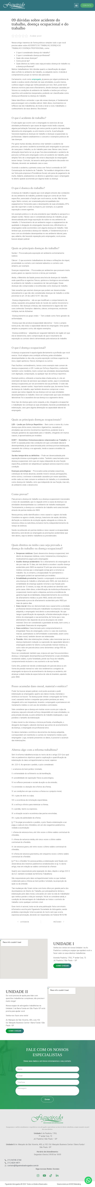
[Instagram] (38, 1175)
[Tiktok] (51, 1175)
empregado (36, 79)
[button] (76, 5)
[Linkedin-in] (57, 1175)
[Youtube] (44, 1175)
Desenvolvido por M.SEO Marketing (69, 1184)
